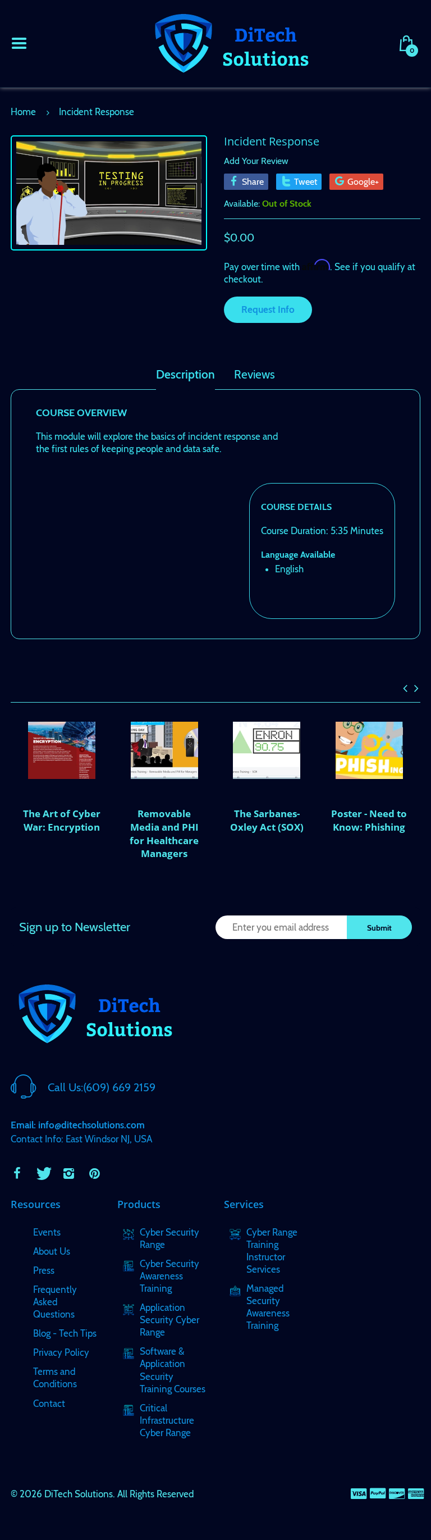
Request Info (268, 309)
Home (23, 111)
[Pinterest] (94, 1173)
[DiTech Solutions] (231, 42)
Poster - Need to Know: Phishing (369, 820)
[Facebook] (17, 1173)
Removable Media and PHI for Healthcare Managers (164, 833)
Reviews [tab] (254, 374)
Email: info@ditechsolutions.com (78, 1125)
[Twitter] (42, 1173)
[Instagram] (68, 1173)
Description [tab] (185, 374)
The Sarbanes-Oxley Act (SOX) (267, 820)
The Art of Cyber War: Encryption (61, 820)
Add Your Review (256, 161)
